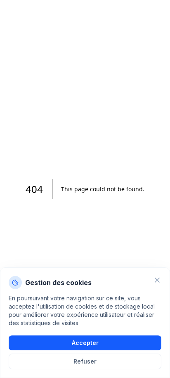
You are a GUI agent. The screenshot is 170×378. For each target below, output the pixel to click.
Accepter (85, 342)
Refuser (85, 361)
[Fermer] (157, 280)
